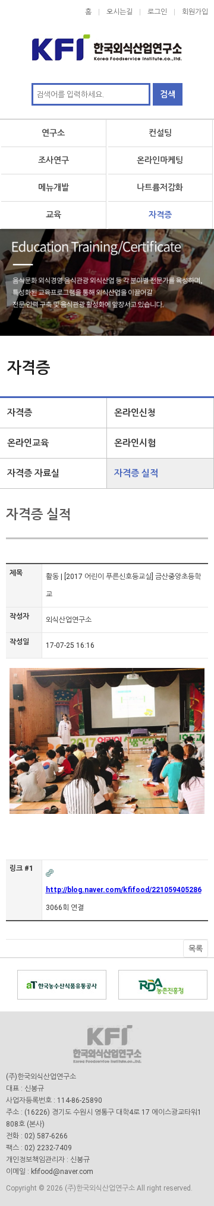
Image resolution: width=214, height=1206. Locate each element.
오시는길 (119, 12)
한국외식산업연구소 (107, 41)
